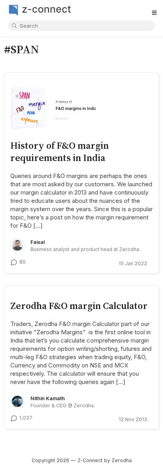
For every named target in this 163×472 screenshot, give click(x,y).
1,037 (25, 418)
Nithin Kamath (47, 398)
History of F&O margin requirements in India (59, 151)
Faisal (37, 242)
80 (22, 262)
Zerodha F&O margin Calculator (79, 305)
